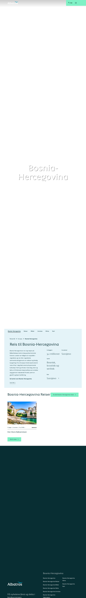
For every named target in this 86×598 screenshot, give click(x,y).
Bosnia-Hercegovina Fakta (51, 588)
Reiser (26, 331)
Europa (20, 339)
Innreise (40, 331)
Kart (53, 331)
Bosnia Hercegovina (31, 339)
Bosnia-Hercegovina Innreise (51, 591)
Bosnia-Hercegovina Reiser (51, 581)
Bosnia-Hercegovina (14, 331)
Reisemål (12, 339)
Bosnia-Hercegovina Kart (68, 585)
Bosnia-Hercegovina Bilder (51, 585)
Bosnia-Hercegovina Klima (68, 579)
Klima (47, 331)
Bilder (32, 331)
